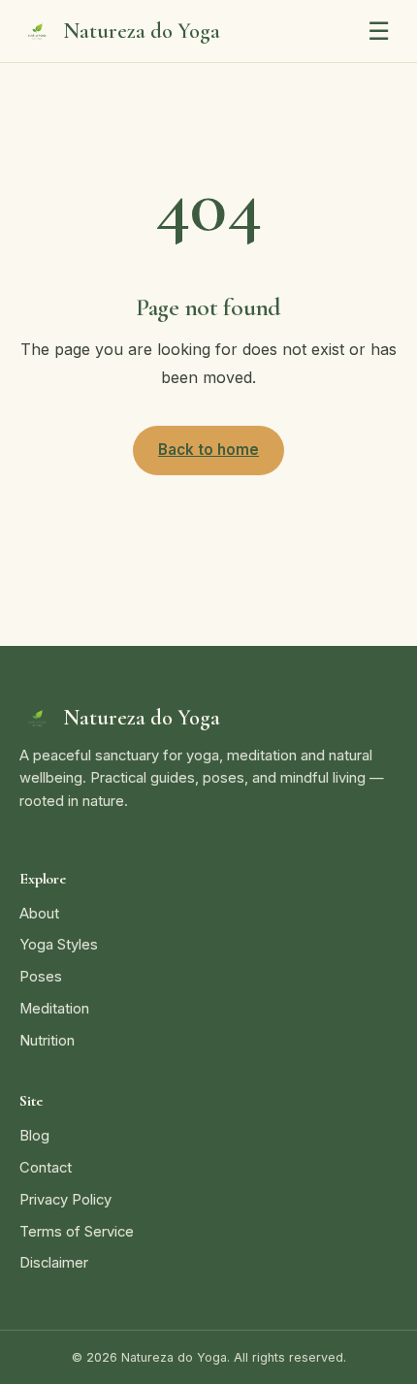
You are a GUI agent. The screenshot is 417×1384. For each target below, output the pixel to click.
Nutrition (47, 1040)
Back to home (208, 449)
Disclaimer (53, 1262)
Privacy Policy (65, 1199)
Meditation (54, 1008)
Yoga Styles (58, 944)
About (39, 913)
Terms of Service (76, 1231)
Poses (40, 976)
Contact (45, 1167)
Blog (34, 1135)
